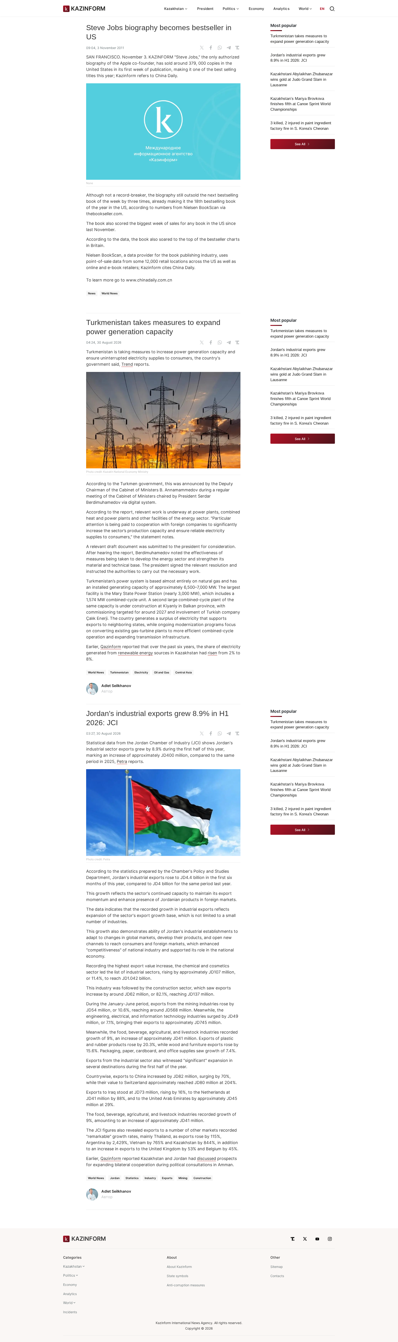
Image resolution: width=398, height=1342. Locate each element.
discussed (206, 1158)
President (205, 8)
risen (212, 652)
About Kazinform (179, 1267)
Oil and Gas (161, 672)
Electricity (141, 672)
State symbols (177, 1276)
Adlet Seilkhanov (116, 685)
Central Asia (183, 672)
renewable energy (135, 652)
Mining (183, 1178)
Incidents (70, 1312)
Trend (127, 364)
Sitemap (276, 1267)
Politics (69, 1275)
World (68, 1303)
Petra (122, 761)
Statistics (132, 1178)
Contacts (277, 1276)
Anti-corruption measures (186, 1285)
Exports (167, 1178)
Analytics (281, 8)
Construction (202, 1178)
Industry (150, 1178)
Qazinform (110, 646)
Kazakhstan (72, 1266)
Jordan (115, 1178)
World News (110, 293)
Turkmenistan (119, 672)
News (92, 293)
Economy (256, 8)
